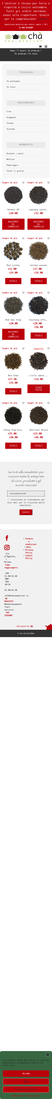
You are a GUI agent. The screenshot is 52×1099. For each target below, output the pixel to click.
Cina (8, 111)
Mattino (10, 159)
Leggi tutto (38, 388)
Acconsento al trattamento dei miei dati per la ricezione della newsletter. (26, 502)
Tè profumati (13, 81)
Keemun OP (13, 209)
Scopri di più (9, 182)
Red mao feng (13, 320)
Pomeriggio (12, 165)
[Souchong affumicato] (38, 295)
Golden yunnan (38, 265)
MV (32, 626)
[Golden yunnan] (38, 241)
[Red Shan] (13, 351)
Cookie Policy (17, 1095)
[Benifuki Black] (38, 405)
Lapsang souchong (39, 209)
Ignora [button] (43, 19)
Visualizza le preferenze (26, 1089)
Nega (26, 1081)
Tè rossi (11, 87)
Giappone (11, 117)
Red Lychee (13, 265)
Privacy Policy (33, 1095)
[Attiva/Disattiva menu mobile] (46, 46)
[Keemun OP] (13, 185)
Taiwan (9, 123)
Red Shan (13, 375)
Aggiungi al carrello (13, 224)
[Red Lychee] (13, 241)
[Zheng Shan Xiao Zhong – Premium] (13, 405)
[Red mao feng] (13, 295)
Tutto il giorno (15, 171)
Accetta (26, 1073)
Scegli (13, 281)
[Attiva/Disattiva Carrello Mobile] (40, 46)
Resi (29, 547)
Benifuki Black (39, 430)
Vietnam (10, 129)
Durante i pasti (15, 153)
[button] (47, 1054)
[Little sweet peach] (38, 351)
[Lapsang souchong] (38, 185)
